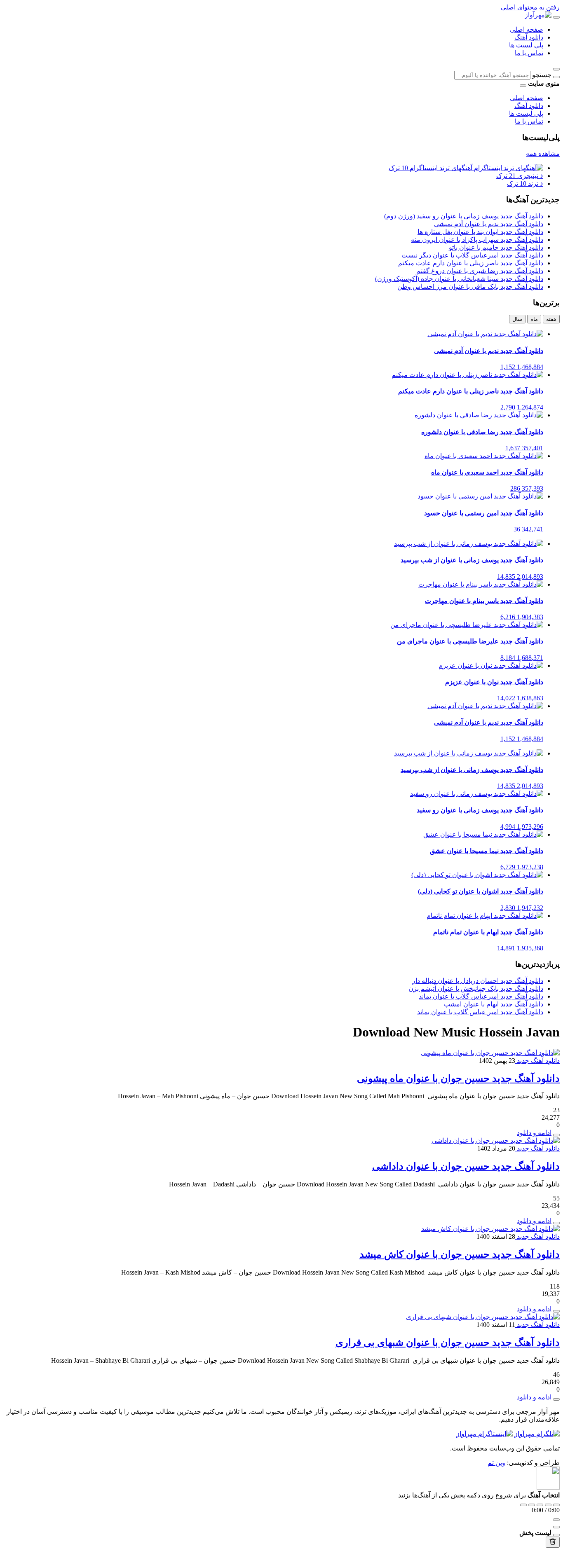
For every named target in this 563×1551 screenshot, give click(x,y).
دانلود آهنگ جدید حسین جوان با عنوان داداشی (466, 1166)
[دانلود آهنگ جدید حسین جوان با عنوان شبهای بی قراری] (483, 1316)
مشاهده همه (543, 153)
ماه (534, 319)
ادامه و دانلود (534, 1132)
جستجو (541, 74)
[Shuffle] (556, 1505)
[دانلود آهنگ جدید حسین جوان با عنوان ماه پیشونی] (490, 1052)
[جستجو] (556, 77)
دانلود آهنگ (528, 37)
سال (517, 319)
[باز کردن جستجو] (556, 69)
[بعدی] (548, 1505)
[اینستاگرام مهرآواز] (484, 1433)
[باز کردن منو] (556, 17)
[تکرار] (523, 1505)
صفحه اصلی (526, 29)
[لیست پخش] (556, 1527)
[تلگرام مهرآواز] (537, 1433)
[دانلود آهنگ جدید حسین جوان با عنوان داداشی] (496, 1140)
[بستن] (556, 1535)
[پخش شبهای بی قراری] (556, 1399)
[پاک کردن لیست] (553, 1542)
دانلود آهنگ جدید (537, 1060)
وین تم (496, 1462)
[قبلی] (531, 1505)
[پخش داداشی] (556, 1223)
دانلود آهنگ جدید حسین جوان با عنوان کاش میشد (459, 1254)
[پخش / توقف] (540, 1505)
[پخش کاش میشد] (556, 1311)
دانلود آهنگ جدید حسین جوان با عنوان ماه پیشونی (458, 1078)
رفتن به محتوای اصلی (530, 7)
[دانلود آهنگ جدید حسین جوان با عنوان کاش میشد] (490, 1228)
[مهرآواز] (538, 15)
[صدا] (556, 1519)
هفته (551, 319)
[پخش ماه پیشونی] (556, 1135)
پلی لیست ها (526, 45)
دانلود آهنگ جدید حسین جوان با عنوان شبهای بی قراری (447, 1342)
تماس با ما (529, 52)
